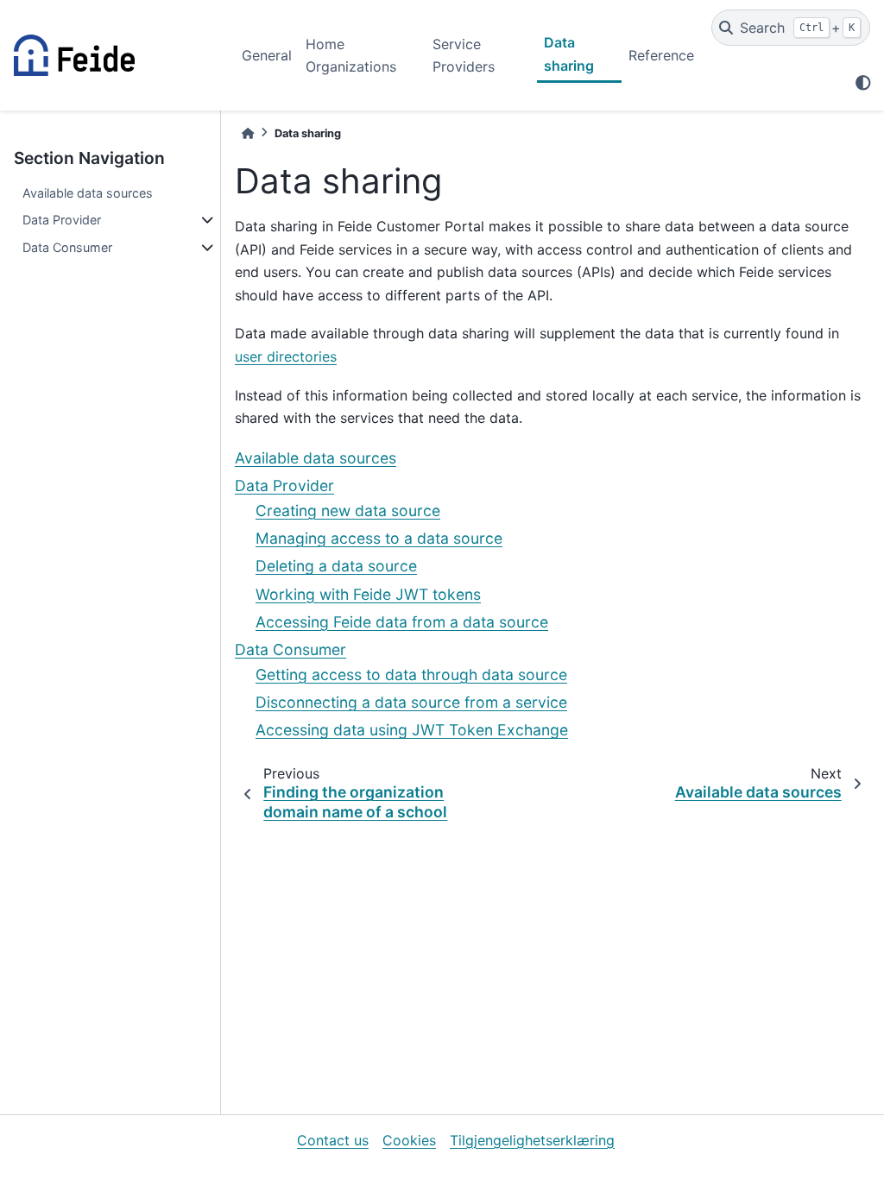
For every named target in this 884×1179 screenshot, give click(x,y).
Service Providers (464, 55)
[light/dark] (863, 83)
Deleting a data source (336, 566)
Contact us (333, 1140)
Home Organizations (351, 55)
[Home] (248, 133)
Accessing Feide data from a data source (402, 622)
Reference (661, 55)
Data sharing (569, 53)
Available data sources (87, 193)
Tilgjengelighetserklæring (532, 1140)
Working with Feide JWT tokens (368, 594)
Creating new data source (348, 510)
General (267, 55)
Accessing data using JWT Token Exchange (412, 730)
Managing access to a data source (379, 538)
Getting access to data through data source (411, 674)
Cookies (409, 1140)
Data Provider (61, 219)
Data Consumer (67, 247)
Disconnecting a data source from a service (411, 702)
